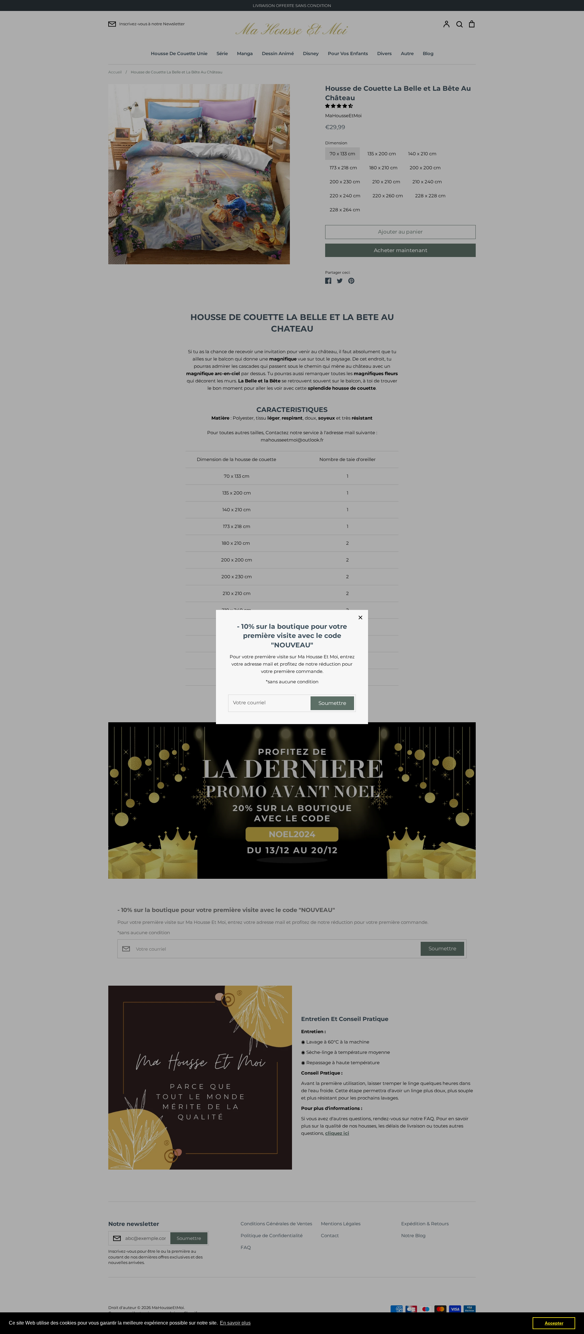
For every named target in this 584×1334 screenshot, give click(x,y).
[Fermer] (360, 617)
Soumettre (332, 703)
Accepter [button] (554, 1323)
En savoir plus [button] (235, 1322)
